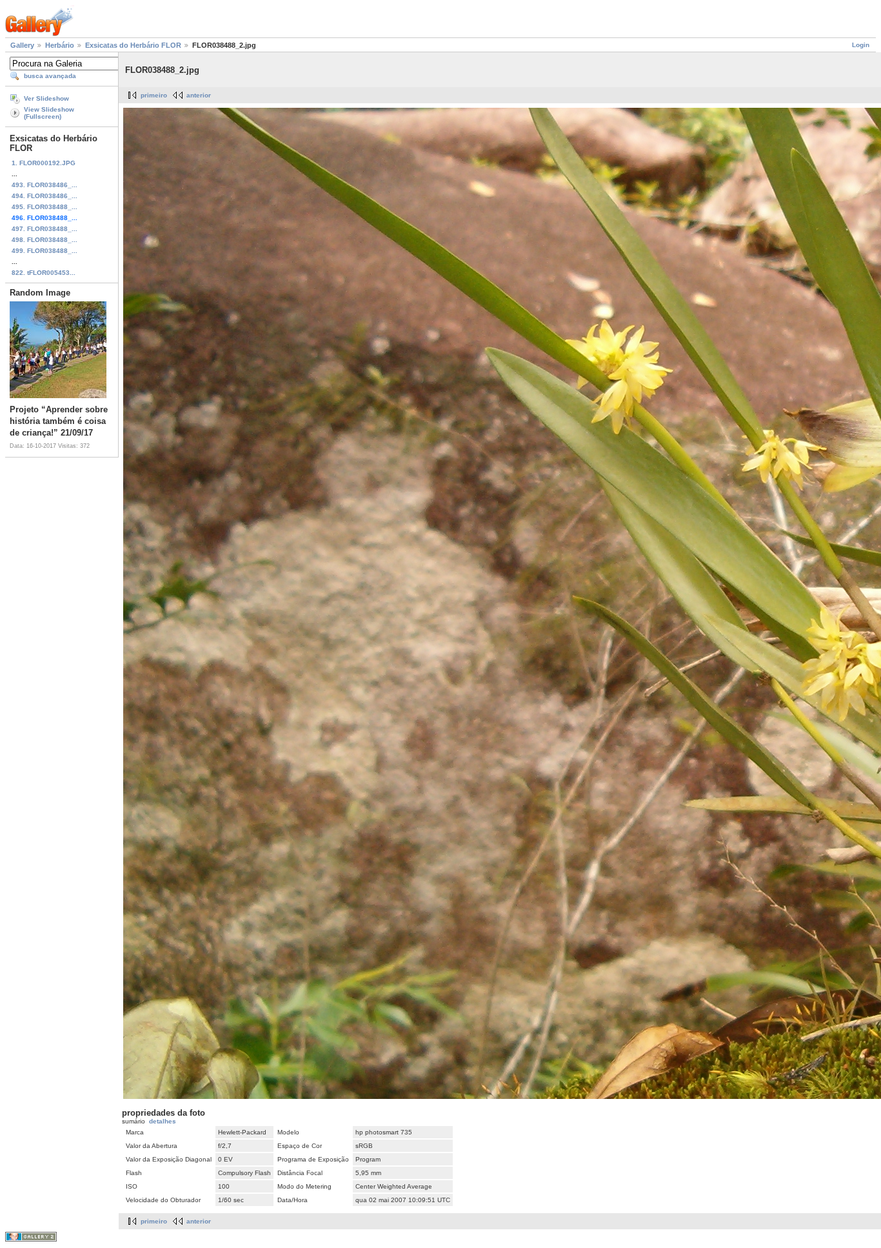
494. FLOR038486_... (44, 195)
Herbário (59, 45)
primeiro (154, 95)
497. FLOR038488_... (44, 228)
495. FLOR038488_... (44, 206)
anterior (198, 95)
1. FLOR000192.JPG (43, 162)
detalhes (162, 1121)
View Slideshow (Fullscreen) (49, 113)
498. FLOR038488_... (44, 239)
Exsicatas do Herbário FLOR (133, 45)
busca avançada (50, 75)
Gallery (22, 45)
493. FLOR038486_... (44, 184)
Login (860, 44)
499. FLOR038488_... (44, 250)
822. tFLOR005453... (43, 272)
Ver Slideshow (46, 98)
